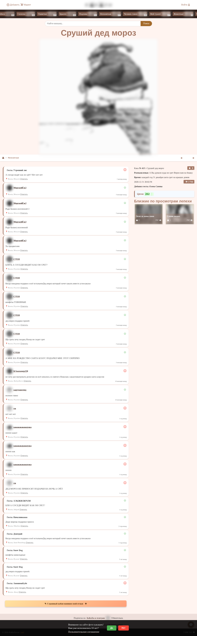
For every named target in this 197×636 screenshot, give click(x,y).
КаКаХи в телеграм (96, 617)
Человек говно (128, 14)
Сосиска (19, 14)
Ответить (24, 179)
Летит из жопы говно (145, 216)
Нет (123, 628)
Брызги (61, 14)
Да (111, 628)
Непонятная (104, 14)
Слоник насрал (173, 216)
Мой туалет (154, 14)
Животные (176, 14)
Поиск (146, 23)
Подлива (81, 14)
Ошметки (40, 14)
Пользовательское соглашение (83, 631)
